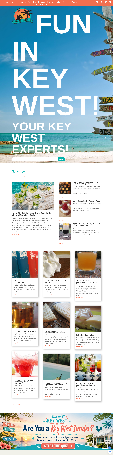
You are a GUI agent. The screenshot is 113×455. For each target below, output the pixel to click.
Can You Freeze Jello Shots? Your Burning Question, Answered (24, 382)
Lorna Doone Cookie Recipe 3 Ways (86, 201)
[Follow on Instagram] (97, 2)
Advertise (32, 2)
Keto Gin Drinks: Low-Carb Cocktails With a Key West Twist (31, 214)
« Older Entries (16, 405)
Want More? (41, 5)
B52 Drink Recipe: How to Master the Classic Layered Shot (87, 224)
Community (10, 2)
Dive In (50, 2)
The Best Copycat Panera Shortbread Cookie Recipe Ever (55, 333)
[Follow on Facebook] (92, 2)
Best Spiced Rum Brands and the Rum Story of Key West (85, 183)
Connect (41, 2)
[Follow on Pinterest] (106, 2)
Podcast (75, 2)
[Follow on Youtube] (110, 2)
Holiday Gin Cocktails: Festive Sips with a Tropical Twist (56, 384)
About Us (22, 2)
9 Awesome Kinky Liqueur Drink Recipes (23, 281)
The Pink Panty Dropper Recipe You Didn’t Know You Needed (86, 282)
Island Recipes (63, 2)
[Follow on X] (101, 2)
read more (15, 234)
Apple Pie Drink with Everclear (24, 331)
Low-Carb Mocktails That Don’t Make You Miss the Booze (86, 385)
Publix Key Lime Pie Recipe (86, 335)
